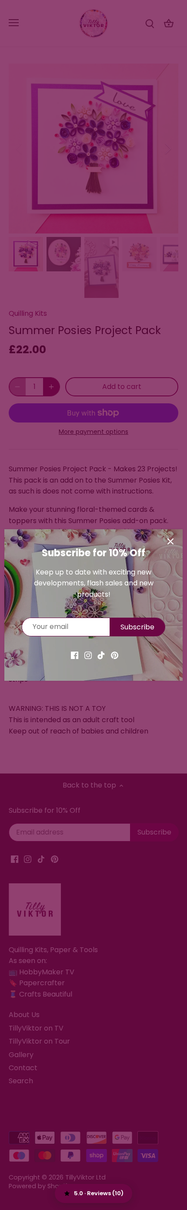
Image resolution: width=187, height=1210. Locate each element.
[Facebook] (74, 655)
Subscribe (137, 627)
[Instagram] (88, 655)
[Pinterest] (114, 655)
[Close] (170, 541)
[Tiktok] (101, 655)
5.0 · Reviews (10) (99, 1193)
